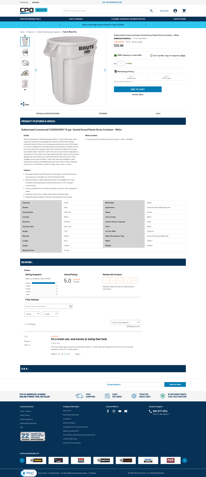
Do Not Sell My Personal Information (74, 473)
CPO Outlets (35, 2)
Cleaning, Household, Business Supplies (128, 19)
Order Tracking (25, 411)
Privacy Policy (54, 473)
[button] (25, 41)
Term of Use (42, 473)
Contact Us (67, 419)
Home (22, 32)
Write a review (137, 42)
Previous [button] (60, 24)
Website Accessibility (70, 431)
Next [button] (146, 24)
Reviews (103, 113)
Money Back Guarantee (28, 423)
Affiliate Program (69, 423)
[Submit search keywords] (151, 10)
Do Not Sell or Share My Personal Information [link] (79, 435)
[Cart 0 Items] (184, 10)
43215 (182, 56)
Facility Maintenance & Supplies (48, 32)
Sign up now (175, 384)
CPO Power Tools (24, 2)
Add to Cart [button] (138, 89)
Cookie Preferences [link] (70, 439)
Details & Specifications (47, 113)
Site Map (93, 473)
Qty (115, 63)
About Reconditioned (71, 415)
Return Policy (25, 415)
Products (30, 32)
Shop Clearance (76, 19)
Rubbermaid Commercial (122, 38)
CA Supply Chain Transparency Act (75, 427)
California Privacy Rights (72, 443)
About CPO (67, 411)
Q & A (158, 113)
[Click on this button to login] (175, 11)
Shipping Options (26, 419)
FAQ (21, 427)
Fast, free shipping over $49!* (112, 2)
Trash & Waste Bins (70, 32)
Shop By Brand (180, 19)
